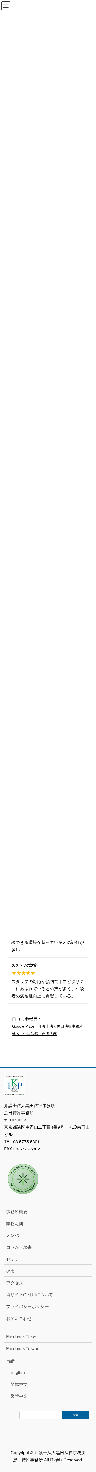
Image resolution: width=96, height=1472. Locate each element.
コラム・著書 (19, 1247)
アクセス (14, 1283)
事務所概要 (16, 1211)
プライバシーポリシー (27, 1306)
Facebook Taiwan (22, 1349)
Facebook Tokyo (24, 1337)
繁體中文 (18, 1396)
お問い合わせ (19, 1318)
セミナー (14, 1259)
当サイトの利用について (29, 1294)
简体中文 (18, 1384)
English (17, 1372)
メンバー (14, 1235)
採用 (10, 1271)
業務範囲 (14, 1223)
